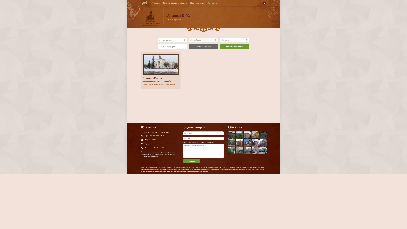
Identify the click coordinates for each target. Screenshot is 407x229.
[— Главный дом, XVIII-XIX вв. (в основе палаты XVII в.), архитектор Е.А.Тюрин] (231, 135)
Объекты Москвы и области (175, 3)
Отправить (191, 161)
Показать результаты (234, 46)
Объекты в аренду (197, 3)
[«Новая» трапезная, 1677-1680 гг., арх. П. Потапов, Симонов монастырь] (255, 150)
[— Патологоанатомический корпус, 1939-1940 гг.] (239, 143)
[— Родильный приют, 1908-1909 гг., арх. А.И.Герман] (247, 143)
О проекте (155, 3)
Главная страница (174, 20)
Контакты (212, 3)
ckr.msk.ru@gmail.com (149, 156)
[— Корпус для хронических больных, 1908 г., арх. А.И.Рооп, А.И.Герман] (247, 135)
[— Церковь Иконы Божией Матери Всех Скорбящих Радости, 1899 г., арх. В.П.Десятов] (255, 143)
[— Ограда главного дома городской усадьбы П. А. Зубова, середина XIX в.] (263, 135)
